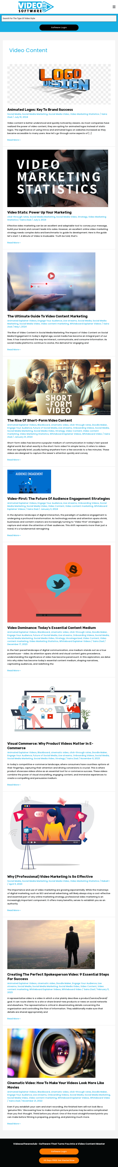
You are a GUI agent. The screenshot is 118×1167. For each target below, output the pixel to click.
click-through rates (18, 216)
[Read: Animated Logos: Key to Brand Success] (59, 84)
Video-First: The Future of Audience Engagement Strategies (58, 499)
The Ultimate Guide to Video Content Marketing (47, 316)
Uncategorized (74, 638)
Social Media (14, 114)
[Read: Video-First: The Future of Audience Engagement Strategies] (29, 481)
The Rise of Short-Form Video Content (39, 420)
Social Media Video (59, 114)
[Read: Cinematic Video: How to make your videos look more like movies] (51, 1052)
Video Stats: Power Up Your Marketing (39, 212)
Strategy (82, 216)
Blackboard (44, 424)
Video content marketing (55, 323)
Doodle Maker (99, 424)
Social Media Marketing (35, 114)
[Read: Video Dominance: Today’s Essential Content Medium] (59, 583)
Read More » (13, 139)
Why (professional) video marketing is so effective (50, 877)
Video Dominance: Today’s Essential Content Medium (51, 628)
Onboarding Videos (83, 427)
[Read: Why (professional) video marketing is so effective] (51, 832)
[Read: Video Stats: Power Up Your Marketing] (57, 178)
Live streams (70, 320)
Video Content (74, 430)
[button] (114, 7)
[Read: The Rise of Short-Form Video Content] (59, 387)
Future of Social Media (45, 427)
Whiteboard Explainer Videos (85, 323)
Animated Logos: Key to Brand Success (40, 110)
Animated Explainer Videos (22, 320)
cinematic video (60, 424)
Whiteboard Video (92, 433)
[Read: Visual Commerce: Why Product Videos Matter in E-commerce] (51, 709)
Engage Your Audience (50, 320)
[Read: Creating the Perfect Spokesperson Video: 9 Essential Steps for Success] (51, 944)
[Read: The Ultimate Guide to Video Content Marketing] (51, 281)
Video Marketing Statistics (84, 114)
